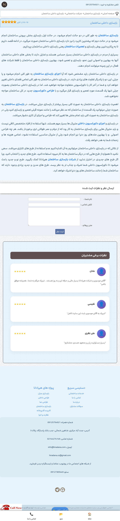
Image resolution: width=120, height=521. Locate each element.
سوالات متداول (76, 406)
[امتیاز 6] (9, 21)
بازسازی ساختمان (92, 13)
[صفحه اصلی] (4, 5)
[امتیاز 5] (8, 21)
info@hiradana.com (57, 447)
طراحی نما (44, 402)
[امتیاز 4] (6, 21)
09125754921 (54, 422)
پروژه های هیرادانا (44, 388)
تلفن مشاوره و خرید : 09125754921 (102, 4)
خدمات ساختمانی (76, 393)
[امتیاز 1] (2, 21)
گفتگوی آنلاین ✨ (60, 510)
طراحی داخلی (43, 397)
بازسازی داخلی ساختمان (53, 13)
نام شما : (88, 199)
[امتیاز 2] (4, 21)
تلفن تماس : (86, 204)
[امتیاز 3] (5, 21)
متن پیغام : (87, 225)
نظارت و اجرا (44, 414)
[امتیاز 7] (11, 21)
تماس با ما (76, 397)
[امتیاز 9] (14, 21)
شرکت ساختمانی (74, 13)
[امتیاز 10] (15, 21)
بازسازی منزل (43, 393)
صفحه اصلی (108, 13)
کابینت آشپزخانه (44, 410)
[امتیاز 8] (12, 21)
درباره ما (76, 402)
